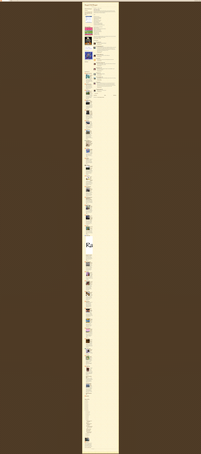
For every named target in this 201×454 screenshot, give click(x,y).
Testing (91, 121)
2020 (86, 400)
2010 (86, 410)
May (87, 418)
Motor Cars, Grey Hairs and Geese (91, 189)
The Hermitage (88, 165)
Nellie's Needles (88, 338)
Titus (98, 82)
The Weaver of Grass (88, 84)
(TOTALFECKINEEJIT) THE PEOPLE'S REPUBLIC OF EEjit (89, 198)
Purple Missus (87, 291)
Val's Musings (87, 355)
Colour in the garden (91, 206)
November (87, 412)
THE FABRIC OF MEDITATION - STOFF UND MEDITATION (89, 141)
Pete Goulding (99, 76)
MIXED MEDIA (88, 129)
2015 (86, 405)
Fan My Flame (88, 90)
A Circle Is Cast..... (88, 318)
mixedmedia (89, 19)
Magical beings (91, 356)
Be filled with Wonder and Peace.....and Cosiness (91, 178)
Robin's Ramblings (88, 205)
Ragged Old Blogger (91, 5)
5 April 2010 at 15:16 (99, 44)
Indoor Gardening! (88, 429)
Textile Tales (87, 215)
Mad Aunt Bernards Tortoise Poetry (88, 187)
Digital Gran (87, 120)
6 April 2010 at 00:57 (99, 65)
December (87, 411)
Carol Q (98, 42)
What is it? (87, 422)
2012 (86, 408)
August (87, 415)
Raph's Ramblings (88, 328)
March (87, 433)
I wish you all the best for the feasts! (91, 144)
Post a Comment (96, 93)
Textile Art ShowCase (88, 383)
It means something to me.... (91, 102)
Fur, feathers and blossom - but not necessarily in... (89, 427)
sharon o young (88, 280)
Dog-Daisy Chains (88, 100)
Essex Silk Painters (91, 292)
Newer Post (95, 95)
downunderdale (88, 110)
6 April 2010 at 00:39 (99, 60)
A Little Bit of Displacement (91, 227)
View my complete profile (88, 447)
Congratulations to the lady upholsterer (91, 282)
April (87, 419)
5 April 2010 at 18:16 (99, 52)
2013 (86, 407)
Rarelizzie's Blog (88, 235)
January (87, 435)
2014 (86, 406)
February (87, 434)
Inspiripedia (86, 10)
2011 (86, 409)
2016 (86, 404)
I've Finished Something (91, 310)
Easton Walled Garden (91, 131)
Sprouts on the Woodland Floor (91, 340)
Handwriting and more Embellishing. (89, 424)
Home (105, 95)
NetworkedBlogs (88, 16)
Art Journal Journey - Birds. (91, 76)
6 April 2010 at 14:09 (99, 87)
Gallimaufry (87, 158)
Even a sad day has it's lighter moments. (89, 432)
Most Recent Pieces (91, 385)
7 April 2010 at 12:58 (99, 91)
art (86, 20)
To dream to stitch (88, 348)
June (87, 417)
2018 (86, 402)
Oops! (86, 377)
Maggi (98, 72)
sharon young (99, 89)
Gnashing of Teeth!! (88, 428)
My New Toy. (88, 425)
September (87, 414)
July (87, 416)
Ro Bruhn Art (87, 148)
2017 (86, 403)
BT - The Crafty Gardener (88, 367)
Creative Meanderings (89, 308)
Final (86, 84)
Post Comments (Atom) (101, 97)
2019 (86, 401)
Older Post (114, 95)
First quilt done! (91, 273)
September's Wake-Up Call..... (91, 320)
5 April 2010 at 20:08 (99, 56)
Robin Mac (98, 67)
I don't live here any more (91, 350)
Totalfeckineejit (99, 46)
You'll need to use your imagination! (89, 421)
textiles (87, 19)
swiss (98, 58)
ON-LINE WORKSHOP (91, 150)
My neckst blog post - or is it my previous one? (91, 330)
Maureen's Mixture (88, 261)
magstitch (87, 225)
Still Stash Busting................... (91, 263)
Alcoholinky (87, 271)
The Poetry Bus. (88, 430)
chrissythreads (88, 301)
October (87, 413)
